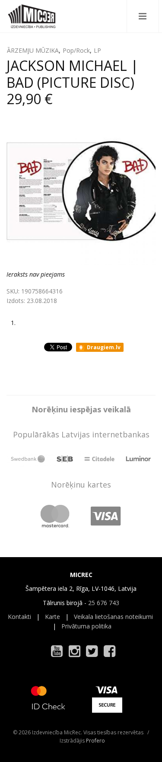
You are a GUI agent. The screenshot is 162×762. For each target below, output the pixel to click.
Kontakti (19, 616)
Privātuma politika (86, 626)
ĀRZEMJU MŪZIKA (33, 50)
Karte (52, 616)
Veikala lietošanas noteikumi (113, 616)
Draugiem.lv (103, 347)
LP (97, 50)
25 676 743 (103, 603)
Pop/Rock (76, 50)
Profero (95, 740)
